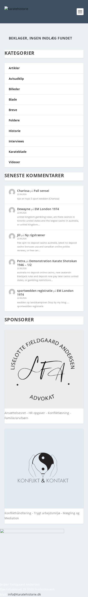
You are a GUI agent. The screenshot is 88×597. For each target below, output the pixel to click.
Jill (19, 235)
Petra (21, 261)
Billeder (14, 89)
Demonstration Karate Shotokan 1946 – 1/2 (47, 263)
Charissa (23, 191)
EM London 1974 (47, 209)
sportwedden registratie (35, 291)
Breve (13, 110)
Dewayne (23, 209)
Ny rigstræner (35, 235)
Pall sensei (41, 191)
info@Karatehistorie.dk (24, 594)
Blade (13, 99)
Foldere (14, 120)
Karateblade (17, 152)
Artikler (14, 68)
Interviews (16, 141)
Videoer (14, 162)
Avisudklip (16, 79)
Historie (15, 131)
